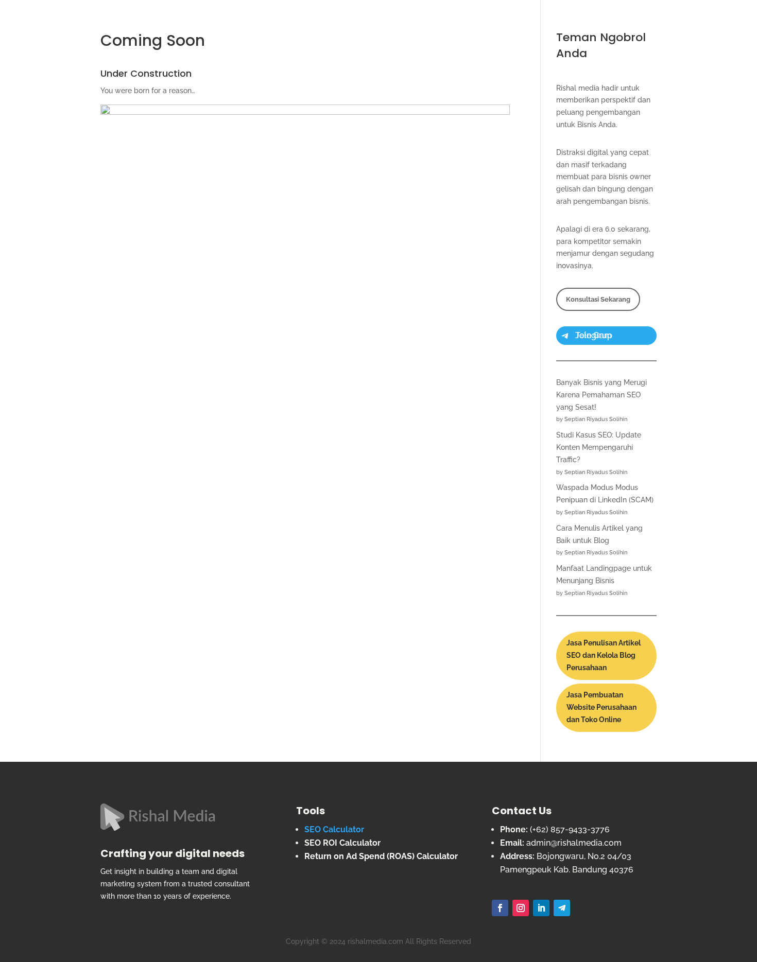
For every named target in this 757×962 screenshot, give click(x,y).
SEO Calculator (334, 829)
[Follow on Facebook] (500, 908)
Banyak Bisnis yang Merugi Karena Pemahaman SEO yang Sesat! (601, 394)
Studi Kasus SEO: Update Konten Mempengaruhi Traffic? (598, 447)
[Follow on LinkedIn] (541, 908)
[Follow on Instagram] (520, 908)
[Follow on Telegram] (562, 908)
